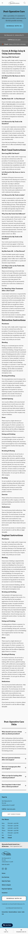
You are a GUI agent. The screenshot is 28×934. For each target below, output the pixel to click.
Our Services (5, 877)
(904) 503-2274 (16, 39)
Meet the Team (6, 881)
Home (3, 873)
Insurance (4, 892)
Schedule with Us (14, 26)
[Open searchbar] (24, 2)
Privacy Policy (5, 911)
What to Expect (6, 885)
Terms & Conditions (13, 911)
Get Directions (14, 814)
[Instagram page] (6, 869)
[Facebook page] (3, 869)
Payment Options (7, 888)
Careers (19, 911)
